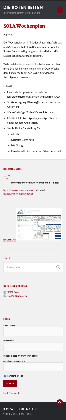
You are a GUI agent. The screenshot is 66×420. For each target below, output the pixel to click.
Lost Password (11, 392)
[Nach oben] (60, 402)
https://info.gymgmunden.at (18, 193)
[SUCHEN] (58, 267)
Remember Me (14, 375)
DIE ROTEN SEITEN (23, 7)
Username (9, 325)
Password (8, 340)
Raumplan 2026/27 (17, 295)
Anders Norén (24, 414)
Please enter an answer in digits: (20, 355)
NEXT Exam (13, 292)
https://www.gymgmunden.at (18, 189)
